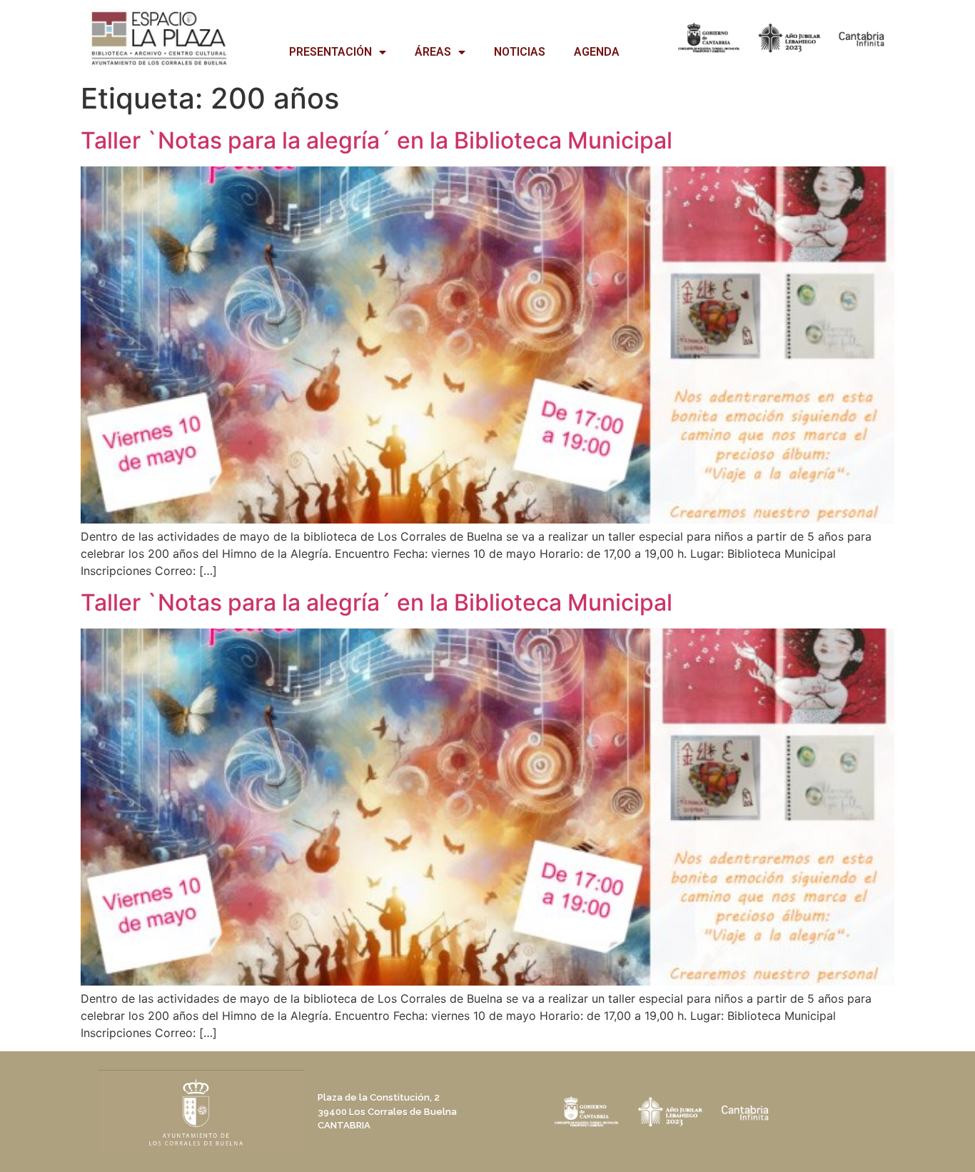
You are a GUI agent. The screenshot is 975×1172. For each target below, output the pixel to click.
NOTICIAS (519, 52)
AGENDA (597, 52)
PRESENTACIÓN (330, 52)
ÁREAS (433, 52)
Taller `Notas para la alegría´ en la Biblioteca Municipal (376, 140)
